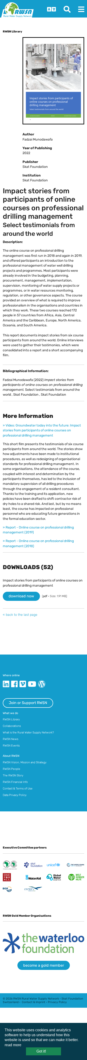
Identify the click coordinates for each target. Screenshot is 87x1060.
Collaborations (12, 726)
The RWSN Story (13, 775)
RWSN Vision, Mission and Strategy (24, 762)
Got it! (41, 1051)
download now (21, 596)
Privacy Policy (57, 1002)
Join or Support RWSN (28, 703)
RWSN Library (11, 719)
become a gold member (43, 965)
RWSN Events (11, 745)
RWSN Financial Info (15, 782)
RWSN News (10, 739)
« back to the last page (20, 615)
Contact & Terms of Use (17, 788)
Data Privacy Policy (14, 795)
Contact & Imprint (33, 1002)
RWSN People (11, 769)
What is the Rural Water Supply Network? (28, 732)
